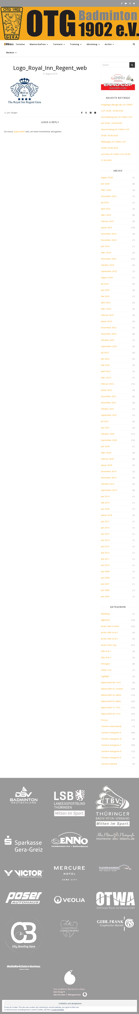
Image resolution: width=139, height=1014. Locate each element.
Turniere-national (109, 763)
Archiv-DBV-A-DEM (110, 626)
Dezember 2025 (108, 196)
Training (74, 44)
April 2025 (105, 208)
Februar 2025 (107, 221)
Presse (104, 720)
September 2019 (109, 490)
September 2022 (109, 346)
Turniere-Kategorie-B (111, 738)
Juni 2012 (105, 552)
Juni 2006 (105, 590)
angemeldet (19, 131)
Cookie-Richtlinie (57, 1010)
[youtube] (126, 3)
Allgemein (105, 620)
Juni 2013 (105, 546)
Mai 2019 (105, 502)
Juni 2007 (105, 584)
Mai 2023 (105, 296)
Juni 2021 (105, 427)
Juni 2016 (105, 527)
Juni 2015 (105, 533)
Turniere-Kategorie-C (111, 745)
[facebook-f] (122, 3)
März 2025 (106, 215)
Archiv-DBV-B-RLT (109, 638)
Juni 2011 (105, 559)
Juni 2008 (105, 577)
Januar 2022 (106, 390)
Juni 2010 (105, 565)
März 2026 (106, 190)
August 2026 (107, 177)
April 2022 (105, 371)
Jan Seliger (12, 112)
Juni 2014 (105, 540)
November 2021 (108, 402)
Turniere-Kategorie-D (111, 751)
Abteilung (92, 44)
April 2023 (105, 302)
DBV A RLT (106, 651)
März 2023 (106, 308)
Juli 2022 (105, 352)
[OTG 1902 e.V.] (69, 23)
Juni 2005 (105, 596)
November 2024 (108, 240)
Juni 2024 (105, 246)
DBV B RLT (106, 657)
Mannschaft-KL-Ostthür (112, 688)
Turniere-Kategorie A (111, 732)
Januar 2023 (106, 321)
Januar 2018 (106, 515)
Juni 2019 (105, 496)
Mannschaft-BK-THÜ (111, 682)
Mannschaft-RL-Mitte (111, 701)
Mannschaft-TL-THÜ (110, 707)
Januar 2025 (106, 227)
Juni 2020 (105, 446)
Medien (10, 52)
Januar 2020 (106, 465)
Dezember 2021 (108, 396)
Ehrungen (105, 663)
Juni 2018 (105, 508)
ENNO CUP (106, 670)
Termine (20, 44)
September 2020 (109, 440)
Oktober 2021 (107, 408)
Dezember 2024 (108, 233)
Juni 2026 (105, 183)
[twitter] (134, 3)
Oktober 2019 (107, 483)
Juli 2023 (105, 283)
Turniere (58, 44)
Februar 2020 (107, 458)
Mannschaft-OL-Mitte (111, 695)
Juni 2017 (105, 521)
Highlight (105, 676)
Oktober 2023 (107, 265)
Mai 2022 (105, 365)
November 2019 (108, 477)
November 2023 (108, 258)
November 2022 (108, 333)
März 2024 (106, 252)
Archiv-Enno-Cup (108, 645)
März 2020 (106, 452)
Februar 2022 (107, 383)
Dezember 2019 (108, 471)
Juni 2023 (105, 290)
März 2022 (106, 377)
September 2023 (109, 271)
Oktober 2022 (107, 340)
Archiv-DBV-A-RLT (109, 632)
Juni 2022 (105, 358)
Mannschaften (38, 44)
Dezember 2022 (108, 327)
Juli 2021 (105, 421)
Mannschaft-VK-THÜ (110, 713)
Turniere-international (111, 726)
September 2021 (109, 415)
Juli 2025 (105, 202)
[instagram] (130, 3)
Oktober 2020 (107, 433)
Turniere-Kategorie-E (111, 757)
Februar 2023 (107, 315)
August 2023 (107, 277)
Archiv (108, 44)
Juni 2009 (105, 571)
